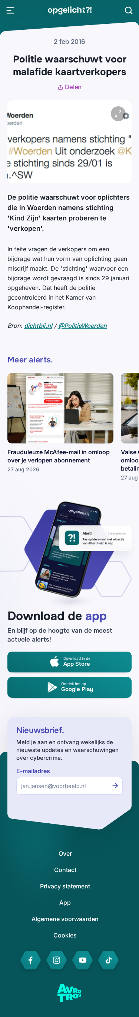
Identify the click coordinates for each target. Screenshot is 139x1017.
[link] (69, 10)
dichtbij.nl (38, 325)
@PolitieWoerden (82, 325)
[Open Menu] (10, 10)
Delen (73, 87)
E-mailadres (33, 771)
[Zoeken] (128, 10)
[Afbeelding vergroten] (118, 113)
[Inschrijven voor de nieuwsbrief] (115, 785)
